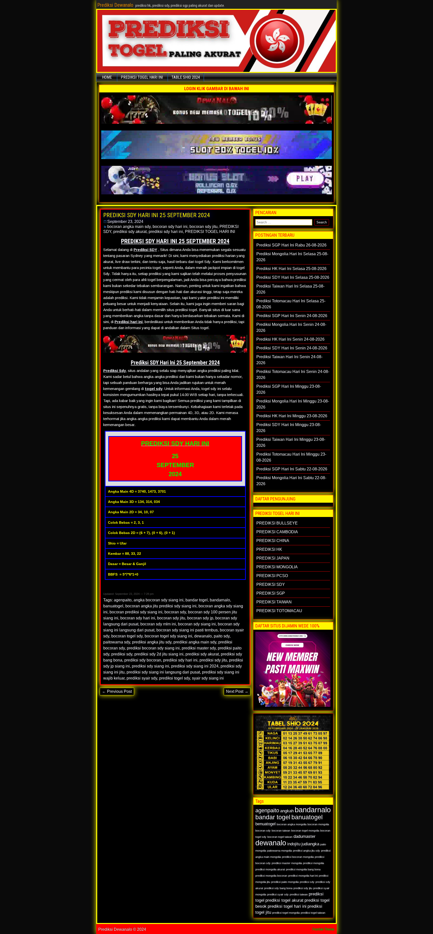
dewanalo (203, 636)
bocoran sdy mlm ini (158, 624)
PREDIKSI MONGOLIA (277, 567)
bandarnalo (220, 600)
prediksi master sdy (199, 648)
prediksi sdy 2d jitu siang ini (158, 654)
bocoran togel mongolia (305, 830)
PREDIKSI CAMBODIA (277, 532)
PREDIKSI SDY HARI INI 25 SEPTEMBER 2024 (156, 215)
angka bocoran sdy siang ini (158, 600)
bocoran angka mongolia (291, 824)
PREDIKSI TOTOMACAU (279, 611)
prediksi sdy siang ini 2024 (195, 666)
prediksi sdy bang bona (278, 888)
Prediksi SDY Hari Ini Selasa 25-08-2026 (292, 277)
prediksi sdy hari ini (166, 231)
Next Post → (237, 691)
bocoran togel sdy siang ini (168, 636)
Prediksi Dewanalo (115, 5)
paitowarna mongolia (279, 850)
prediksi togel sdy (174, 678)
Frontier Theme (323, 929)
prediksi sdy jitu (213, 660)
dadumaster (304, 836)
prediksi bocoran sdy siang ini (153, 648)
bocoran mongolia (318, 824)
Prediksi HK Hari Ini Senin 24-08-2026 (290, 339)
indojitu (293, 844)
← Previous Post (117, 691)
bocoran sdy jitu (203, 226)
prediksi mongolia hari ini (303, 875)
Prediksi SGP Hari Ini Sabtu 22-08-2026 (291, 469)
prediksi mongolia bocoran (271, 875)
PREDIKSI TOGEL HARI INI (142, 77)
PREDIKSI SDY (270, 584)
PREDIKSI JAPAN (272, 558)
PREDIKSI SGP (270, 593)
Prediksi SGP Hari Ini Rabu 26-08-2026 (291, 245)
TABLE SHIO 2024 (185, 77)
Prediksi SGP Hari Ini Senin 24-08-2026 (291, 316)
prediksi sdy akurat (130, 231)
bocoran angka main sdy (129, 226)
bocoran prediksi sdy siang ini (136, 612)
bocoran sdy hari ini (170, 226)
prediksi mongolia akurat (270, 869)
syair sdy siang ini (208, 678)
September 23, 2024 (125, 221)
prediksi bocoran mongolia (298, 856)
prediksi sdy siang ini (150, 666)
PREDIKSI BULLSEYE (277, 523)
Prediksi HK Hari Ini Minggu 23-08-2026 (291, 416)
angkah (287, 811)
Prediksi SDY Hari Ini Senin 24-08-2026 (291, 348)
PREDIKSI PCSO (272, 576)
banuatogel (113, 606)
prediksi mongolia (313, 863)
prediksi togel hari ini (287, 906)
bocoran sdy (175, 612)
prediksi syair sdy (142, 678)
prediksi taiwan (299, 894)
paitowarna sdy (116, 642)
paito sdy (222, 636)
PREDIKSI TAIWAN (274, 602)
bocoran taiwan (281, 830)
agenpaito (123, 600)
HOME (107, 77)
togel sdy (153, 388)
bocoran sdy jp (200, 618)
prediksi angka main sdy (194, 642)
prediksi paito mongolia (285, 881)
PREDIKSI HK (269, 549)
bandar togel (196, 600)
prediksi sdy (121, 654)
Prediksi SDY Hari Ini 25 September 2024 (175, 362)
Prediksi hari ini (129, 322)
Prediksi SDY (145, 249)
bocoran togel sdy (127, 636)
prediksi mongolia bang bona (303, 869)
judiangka (310, 844)
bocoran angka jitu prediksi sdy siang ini (160, 606)
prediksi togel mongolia (286, 912)
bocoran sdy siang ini (197, 624)
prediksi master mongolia (287, 863)
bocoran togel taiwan (279, 836)
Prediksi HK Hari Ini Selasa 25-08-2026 (291, 268)
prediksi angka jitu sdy (151, 642)
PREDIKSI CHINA (272, 541)
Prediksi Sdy (114, 370)
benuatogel (265, 824)
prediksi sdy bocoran (142, 660)
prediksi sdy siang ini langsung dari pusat (163, 672)
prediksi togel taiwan (313, 912)
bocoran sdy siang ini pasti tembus (187, 630)
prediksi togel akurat (284, 900)
